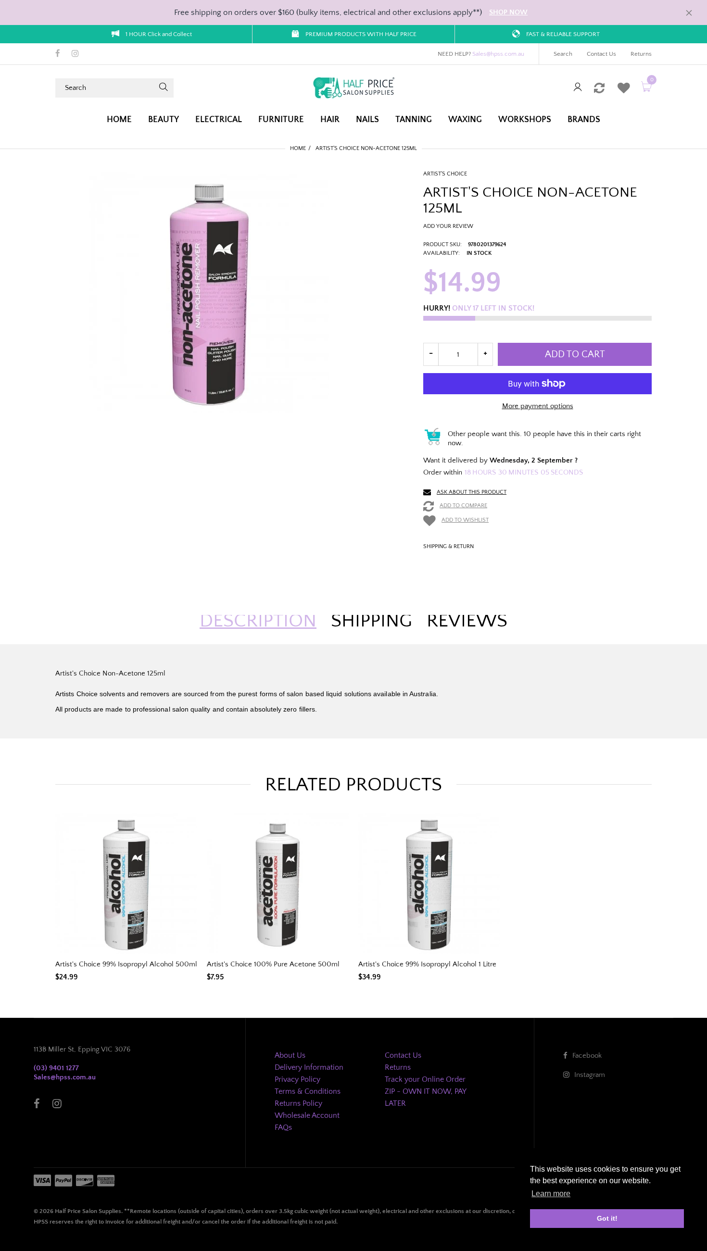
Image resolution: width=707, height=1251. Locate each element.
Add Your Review (448, 226)
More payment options (537, 406)
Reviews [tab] (467, 620)
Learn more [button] (550, 1193)
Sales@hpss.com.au (498, 53)
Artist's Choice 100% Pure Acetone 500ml (273, 964)
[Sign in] (577, 88)
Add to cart (575, 354)
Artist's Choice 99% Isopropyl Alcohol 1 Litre (427, 964)
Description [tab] (258, 620)
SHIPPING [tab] (371, 620)
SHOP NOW (508, 12)
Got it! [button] (607, 1218)
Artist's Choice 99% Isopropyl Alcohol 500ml (126, 964)
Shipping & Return (448, 546)
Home (298, 148)
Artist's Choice (445, 174)
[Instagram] (75, 54)
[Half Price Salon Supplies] (353, 87)
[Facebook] (57, 54)
